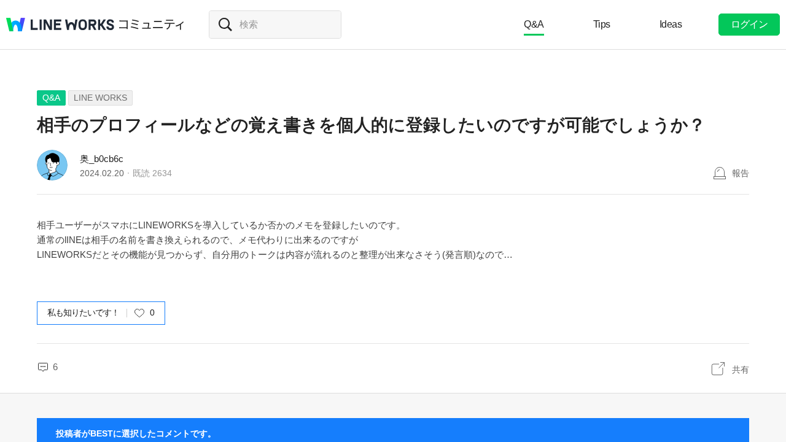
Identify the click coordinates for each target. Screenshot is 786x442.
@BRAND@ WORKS (60, 24)
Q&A (534, 24)
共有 (740, 369)
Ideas (671, 24)
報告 (740, 173)
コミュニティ (151, 24)
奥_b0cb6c (101, 158)
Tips (601, 24)
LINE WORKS (100, 98)
